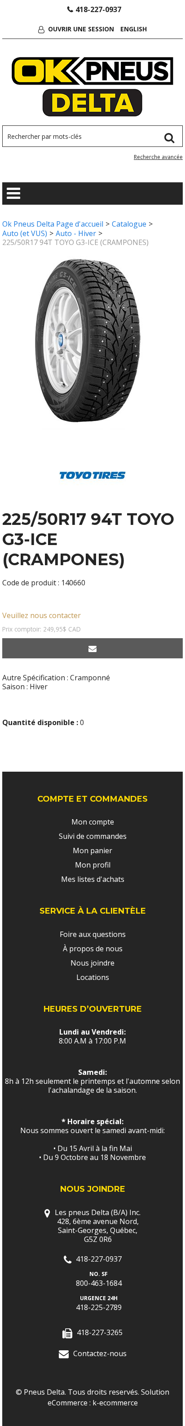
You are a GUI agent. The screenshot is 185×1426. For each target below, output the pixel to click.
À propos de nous (93, 949)
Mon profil (92, 865)
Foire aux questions (93, 934)
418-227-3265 (100, 1332)
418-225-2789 (99, 1307)
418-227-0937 (98, 9)
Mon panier (92, 850)
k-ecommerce (115, 1403)
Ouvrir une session (81, 29)
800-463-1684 (99, 1283)
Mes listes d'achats (92, 879)
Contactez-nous (100, 1353)
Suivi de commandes (93, 836)
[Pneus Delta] (93, 86)
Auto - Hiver (76, 233)
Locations (92, 977)
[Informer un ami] (92, 648)
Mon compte (92, 822)
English (133, 29)
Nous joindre (92, 963)
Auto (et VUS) (24, 233)
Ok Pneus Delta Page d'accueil (52, 224)
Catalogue (129, 224)
